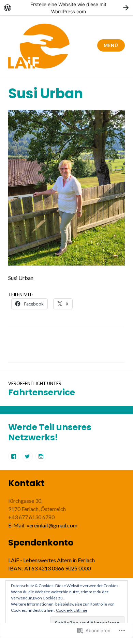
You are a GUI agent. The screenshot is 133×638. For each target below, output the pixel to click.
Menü (111, 45)
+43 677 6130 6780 (31, 517)
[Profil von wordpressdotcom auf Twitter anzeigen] (27, 456)
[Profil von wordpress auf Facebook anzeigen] (13, 456)
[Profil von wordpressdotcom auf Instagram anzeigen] (40, 456)
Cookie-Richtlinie (71, 610)
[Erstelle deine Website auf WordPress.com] (66, 7)
